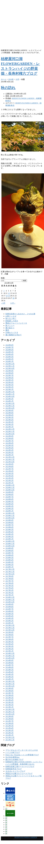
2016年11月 (9, 600)
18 (7, 296)
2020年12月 (9, 485)
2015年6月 (9, 639)
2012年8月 (9, 719)
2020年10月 (9, 490)
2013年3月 (9, 702)
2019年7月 (9, 525)
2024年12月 (9, 392)
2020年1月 (9, 511)
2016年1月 (9, 623)
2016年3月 (9, 618)
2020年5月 (9, 502)
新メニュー (9, 325)
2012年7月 (9, 721)
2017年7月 (9, 581)
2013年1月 (9, 707)
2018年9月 (9, 548)
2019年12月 (9, 513)
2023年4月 (9, 420)
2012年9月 (9, 716)
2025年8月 (9, 373)
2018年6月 (9, 555)
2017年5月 (9, 586)
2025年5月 (9, 380)
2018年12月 (9, 541)
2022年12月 (9, 429)
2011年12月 (9, 737)
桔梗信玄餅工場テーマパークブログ (19, 766)
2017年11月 (9, 572)
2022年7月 (9, 441)
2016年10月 (9, 602)
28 (13, 298)
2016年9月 (9, 604)
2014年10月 (9, 658)
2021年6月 (9, 471)
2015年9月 (9, 632)
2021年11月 (9, 459)
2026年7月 (9, 347)
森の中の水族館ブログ (14, 759)
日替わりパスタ (11, 332)
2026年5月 (9, 352)
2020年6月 (9, 499)
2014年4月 (9, 672)
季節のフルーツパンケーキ (16, 323)
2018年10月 (9, 546)
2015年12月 (9, 625)
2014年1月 (9, 679)
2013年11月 (9, 684)
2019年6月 (9, 527)
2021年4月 (9, 476)
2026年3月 (9, 357)
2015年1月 (9, 651)
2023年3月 (9, 422)
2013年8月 (9, 691)
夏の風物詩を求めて (13, 335)
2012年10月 (9, 714)
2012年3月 (9, 730)
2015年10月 (9, 630)
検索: (3, 278)
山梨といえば (10, 316)
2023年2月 (9, 424)
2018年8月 (9, 551)
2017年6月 (9, 583)
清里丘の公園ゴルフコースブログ (18, 773)
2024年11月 (9, 394)
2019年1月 (9, 539)
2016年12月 (9, 597)
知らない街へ (10, 318)
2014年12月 (9, 653)
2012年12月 (9, 709)
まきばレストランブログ (15, 771)
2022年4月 (9, 448)
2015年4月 (9, 644)
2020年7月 (9, 497)
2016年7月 (9, 609)
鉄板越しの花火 (11, 321)
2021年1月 (9, 483)
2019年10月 (9, 518)
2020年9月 (9, 492)
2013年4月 (9, 700)
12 (9, 293)
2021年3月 (9, 478)
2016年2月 (9, 621)
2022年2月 (9, 452)
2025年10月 (9, 368)
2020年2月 (9, 509)
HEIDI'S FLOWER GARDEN (25, 837)
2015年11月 (9, 628)
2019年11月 (9, 516)
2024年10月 (9, 396)
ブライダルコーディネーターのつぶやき (21, 750)
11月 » (12, 303)
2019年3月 (9, 534)
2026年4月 (9, 354)
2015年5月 (9, 642)
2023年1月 (9, 427)
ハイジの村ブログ (12, 752)
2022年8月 (9, 438)
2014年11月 (9, 656)
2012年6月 (9, 723)
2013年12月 (9, 681)
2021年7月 (9, 469)
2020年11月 (9, 488)
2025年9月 (9, 371)
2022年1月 (9, 455)
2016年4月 (9, 616)
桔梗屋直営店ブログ (13, 769)
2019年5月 (9, 530)
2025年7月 (9, 375)
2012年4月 (9, 728)
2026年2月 (9, 359)
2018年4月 (9, 560)
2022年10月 (9, 434)
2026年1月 (9, 361)
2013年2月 (9, 705)
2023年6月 (9, 415)
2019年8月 (9, 523)
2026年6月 (9, 350)
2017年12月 (9, 569)
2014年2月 (9, 677)
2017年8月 (9, 579)
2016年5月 (9, 614)
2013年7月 (9, 693)
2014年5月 (9, 670)
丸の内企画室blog (12, 757)
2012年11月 (9, 712)
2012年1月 (9, 735)
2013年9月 (9, 688)
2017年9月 (9, 576)
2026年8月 (9, 345)
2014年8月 (9, 663)
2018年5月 (9, 558)
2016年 (11, 79)
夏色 (7, 330)
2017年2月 (9, 593)
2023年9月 (9, 410)
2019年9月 (9, 520)
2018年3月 (9, 562)
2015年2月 (9, 649)
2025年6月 (9, 378)
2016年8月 (9, 607)
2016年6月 (9, 611)
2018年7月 (9, 553)
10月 (17, 79)
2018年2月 (9, 565)
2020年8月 (9, 495)
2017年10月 (9, 574)
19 (9, 296)
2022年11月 (9, 431)
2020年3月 (9, 506)
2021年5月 (9, 473)
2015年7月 (9, 637)
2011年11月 (9, 740)
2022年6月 (9, 443)
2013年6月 (9, 695)
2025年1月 (9, 389)
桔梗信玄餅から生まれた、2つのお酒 (20, 314)
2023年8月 (9, 413)
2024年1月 (9, 401)
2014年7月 (9, 665)
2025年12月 (9, 364)
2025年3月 (9, 385)
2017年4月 (9, 588)
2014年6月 (9, 667)
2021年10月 (9, 462)
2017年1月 (9, 595)
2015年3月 (9, 646)
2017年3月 (9, 590)
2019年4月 (9, 532)
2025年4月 (9, 382)
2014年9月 (9, 660)
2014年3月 (9, 674)
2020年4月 (9, 504)
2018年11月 (9, 544)
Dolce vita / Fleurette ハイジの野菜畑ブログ (22, 755)
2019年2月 (9, 537)
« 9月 (3, 303)
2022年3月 (9, 450)
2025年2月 (9, 387)
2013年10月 (9, 686)
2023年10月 (9, 408)
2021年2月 (9, 481)
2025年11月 (9, 366)
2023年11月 (9, 406)
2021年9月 (9, 464)
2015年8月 (9, 635)
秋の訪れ (8, 88)
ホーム (3, 79)
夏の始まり (9, 328)
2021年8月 (9, 466)
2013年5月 (9, 698)
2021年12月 (9, 457)
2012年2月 (9, 733)
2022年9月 (9, 436)
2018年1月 (9, 567)
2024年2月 (9, 399)
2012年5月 (9, 726)
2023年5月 (9, 417)
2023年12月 (9, 403)
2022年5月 (9, 445)
